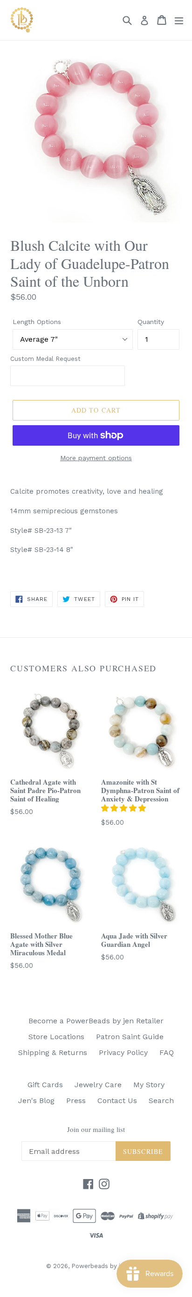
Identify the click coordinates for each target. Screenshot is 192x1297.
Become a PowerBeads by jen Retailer (96, 1020)
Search (161, 1100)
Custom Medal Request (45, 358)
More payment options (96, 458)
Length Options (37, 321)
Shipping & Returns (52, 1052)
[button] (124, 808)
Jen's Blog (36, 1100)
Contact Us (117, 1100)
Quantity (150, 321)
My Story (149, 1084)
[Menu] (178, 20)
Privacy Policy (123, 1052)
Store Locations (56, 1036)
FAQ (166, 1052)
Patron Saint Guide (130, 1036)
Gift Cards (45, 1084)
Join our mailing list (96, 1129)
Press (76, 1100)
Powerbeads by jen (99, 1266)
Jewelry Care (98, 1084)
